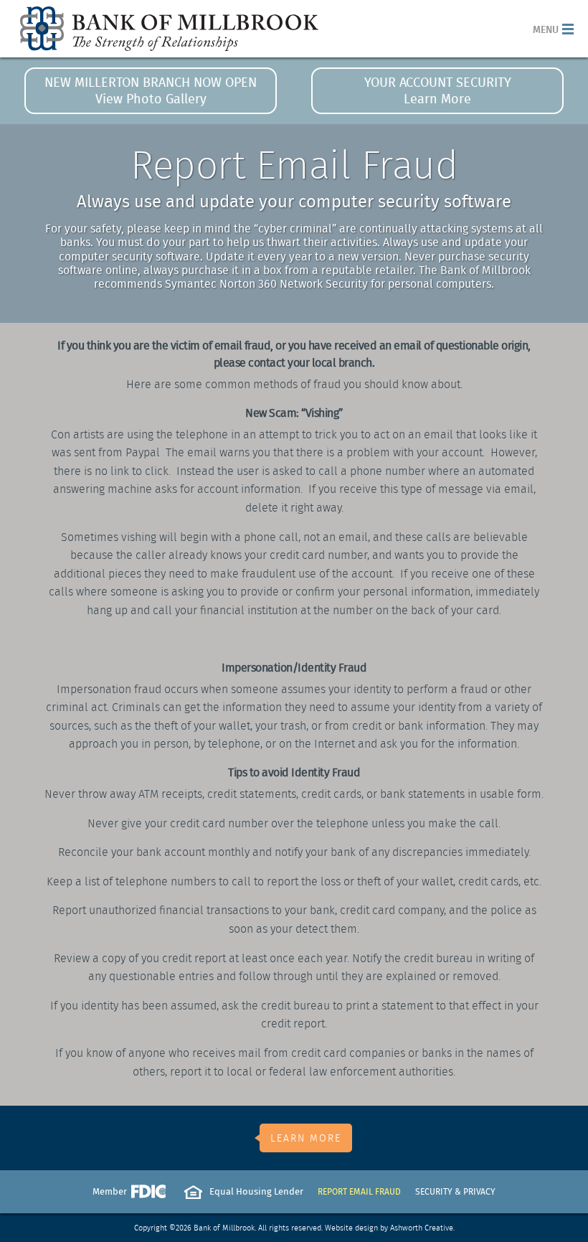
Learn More (305, 1138)
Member (129, 1195)
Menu (546, 28)
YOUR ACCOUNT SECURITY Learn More (437, 90)
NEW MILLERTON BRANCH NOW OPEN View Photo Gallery (150, 90)
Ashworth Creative (421, 1227)
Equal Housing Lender (256, 1191)
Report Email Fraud (359, 1191)
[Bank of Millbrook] (169, 28)
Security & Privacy (455, 1191)
